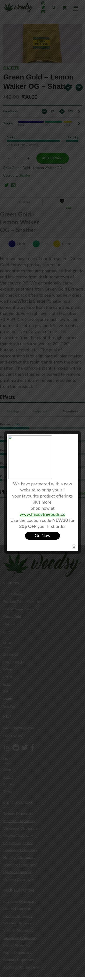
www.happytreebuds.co (42, 514)
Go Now (43, 536)
